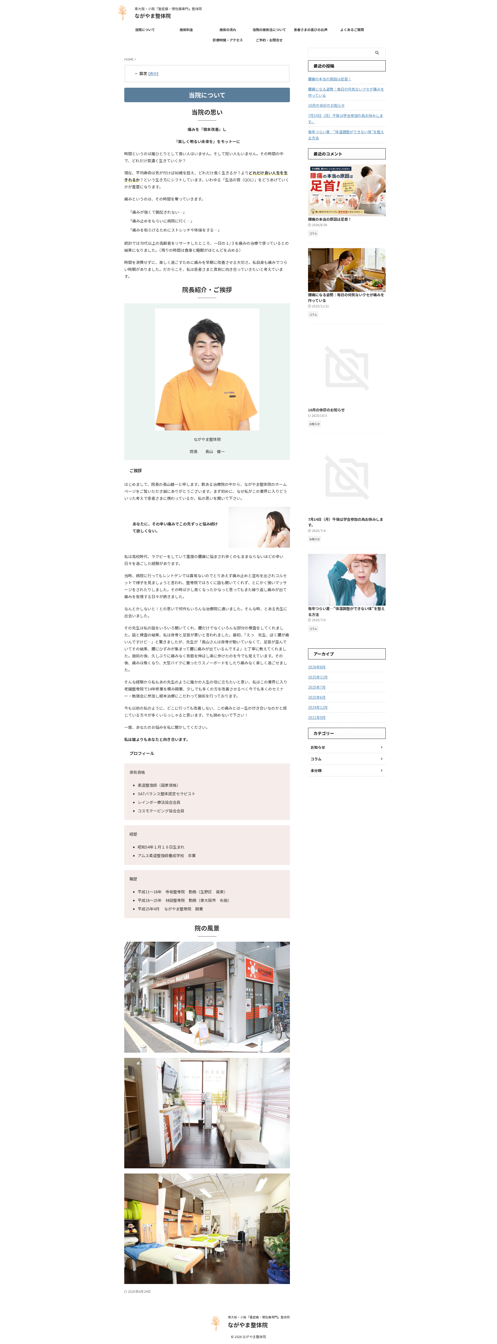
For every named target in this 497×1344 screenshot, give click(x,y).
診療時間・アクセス (228, 40)
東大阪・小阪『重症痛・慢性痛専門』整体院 (259, 1317)
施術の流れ (228, 29)
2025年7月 (317, 687)
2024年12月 (318, 707)
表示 (153, 73)
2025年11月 (318, 677)
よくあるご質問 (352, 29)
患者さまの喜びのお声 (310, 29)
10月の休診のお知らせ (326, 105)
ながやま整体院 (153, 15)
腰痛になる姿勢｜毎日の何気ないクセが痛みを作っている (346, 92)
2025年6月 (317, 697)
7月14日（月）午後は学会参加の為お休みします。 (345, 118)
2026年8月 (317, 667)
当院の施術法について (269, 29)
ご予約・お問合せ (269, 40)
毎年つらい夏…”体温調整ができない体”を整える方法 (346, 134)
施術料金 (186, 29)
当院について (145, 29)
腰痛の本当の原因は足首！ (330, 78)
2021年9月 (317, 717)
